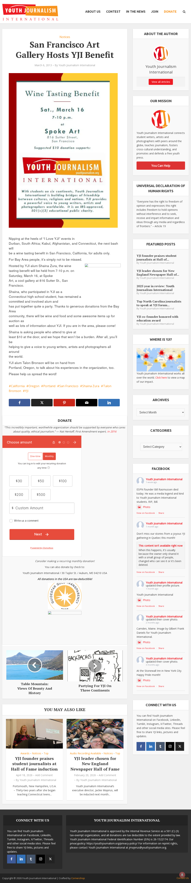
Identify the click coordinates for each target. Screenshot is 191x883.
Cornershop (78, 878)
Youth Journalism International (77, 65)
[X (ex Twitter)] (179, 746)
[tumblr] (160, 746)
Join (154, 11)
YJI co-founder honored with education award (157, 318)
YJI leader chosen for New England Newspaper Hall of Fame (95, 764)
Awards (25, 753)
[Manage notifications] (182, 875)
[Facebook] (141, 746)
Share (161, 513)
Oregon (34, 386)
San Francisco (68, 386)
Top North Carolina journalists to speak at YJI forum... (159, 303)
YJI (27, 391)
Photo (146, 507)
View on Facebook (146, 513)
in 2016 (111, 431)
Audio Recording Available (85, 753)
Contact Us (183, 878)
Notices (65, 37)
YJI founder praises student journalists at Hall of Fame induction (34, 764)
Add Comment (44, 775)
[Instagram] (170, 746)
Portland (49, 386)
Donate (170, 11)
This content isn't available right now (161, 545)
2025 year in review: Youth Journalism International (155, 288)
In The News (135, 11)
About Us (93, 11)
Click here (161, 377)
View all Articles (161, 82)
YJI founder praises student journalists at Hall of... (156, 257)
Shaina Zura (90, 386)
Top (46, 753)
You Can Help (160, 166)
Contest (113, 11)
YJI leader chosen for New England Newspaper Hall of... (158, 272)
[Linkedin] (150, 746)
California (18, 386)
